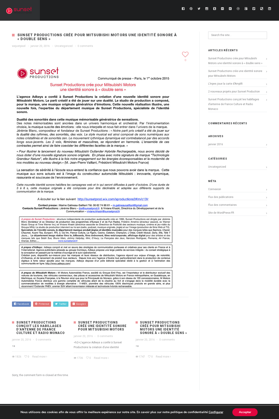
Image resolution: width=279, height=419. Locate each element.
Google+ (80, 304)
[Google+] (246, 9)
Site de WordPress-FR (221, 212)
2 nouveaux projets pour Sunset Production (234, 91)
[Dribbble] (238, 9)
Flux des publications (220, 197)
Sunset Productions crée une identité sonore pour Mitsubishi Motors (102, 326)
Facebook (22, 304)
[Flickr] (222, 9)
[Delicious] (262, 9)
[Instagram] (207, 9)
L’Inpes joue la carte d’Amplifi (225, 83)
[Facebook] (183, 9)
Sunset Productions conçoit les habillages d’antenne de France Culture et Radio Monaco (40, 328)
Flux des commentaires (222, 204)
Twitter (62, 304)
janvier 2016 (215, 144)
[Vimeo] (254, 9)
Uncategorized (64, 46)
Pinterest (43, 304)
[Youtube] (230, 9)
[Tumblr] (215, 9)
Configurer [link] (216, 412)
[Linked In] (269, 9)
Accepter (245, 412)
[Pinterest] (191, 9)
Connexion (214, 189)
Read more (39, 356)
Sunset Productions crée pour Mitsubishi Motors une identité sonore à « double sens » (163, 328)
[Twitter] (199, 9)
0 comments (85, 46)
